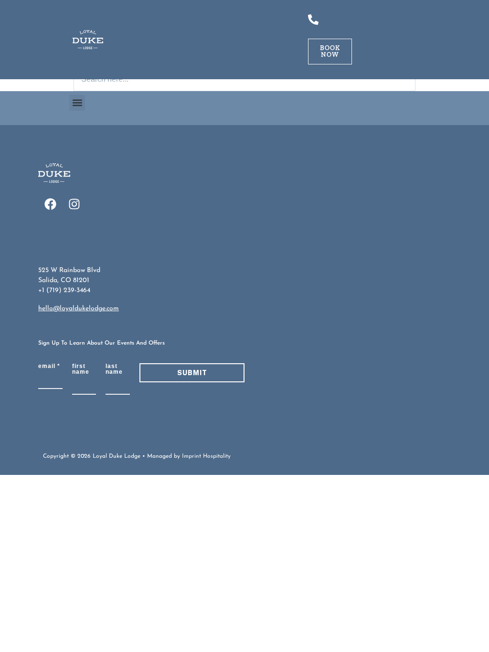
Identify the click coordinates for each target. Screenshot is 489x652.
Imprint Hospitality (206, 456)
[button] (77, 103)
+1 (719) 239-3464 (64, 290)
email (49, 366)
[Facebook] (50, 204)
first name (80, 369)
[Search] (405, 79)
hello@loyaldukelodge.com (78, 308)
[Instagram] (74, 204)
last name (114, 369)
